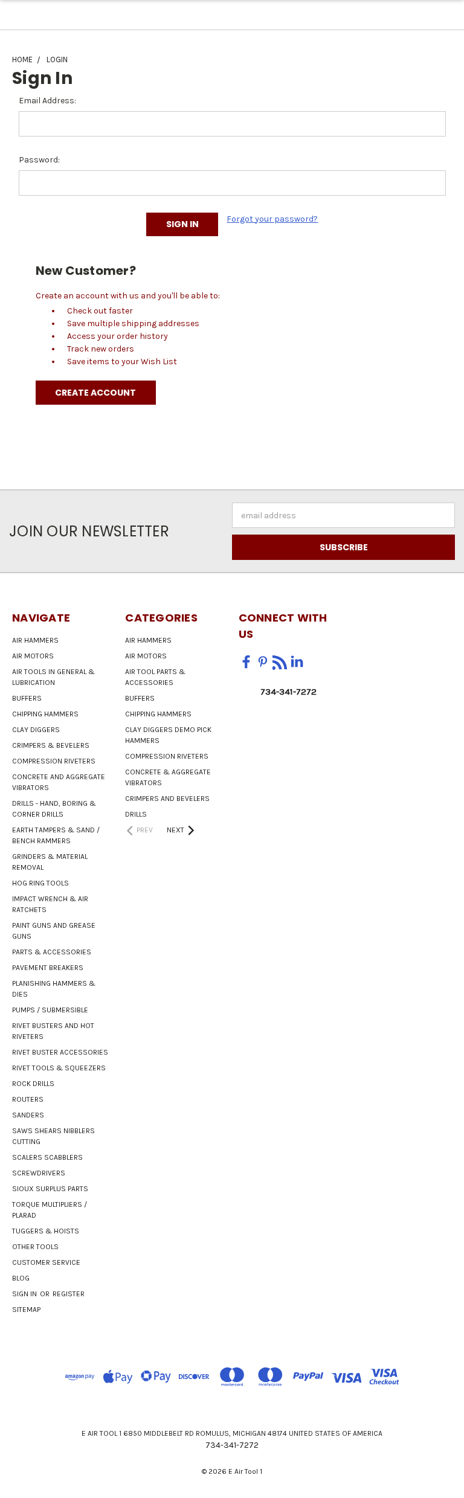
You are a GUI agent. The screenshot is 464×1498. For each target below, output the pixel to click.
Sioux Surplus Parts (50, 1189)
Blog (21, 1278)
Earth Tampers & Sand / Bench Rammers (56, 835)
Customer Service (46, 1262)
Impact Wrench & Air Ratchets (50, 904)
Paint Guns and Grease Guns (53, 930)
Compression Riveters (53, 761)
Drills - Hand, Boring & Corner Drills (54, 808)
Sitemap (26, 1309)
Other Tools (35, 1246)
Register (69, 1294)
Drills (136, 814)
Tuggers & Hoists (45, 1231)
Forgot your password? (272, 219)
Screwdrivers (38, 1173)
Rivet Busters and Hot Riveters (53, 1031)
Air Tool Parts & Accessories (155, 677)
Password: (39, 160)
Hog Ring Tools (40, 883)
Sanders (28, 1115)
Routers (28, 1099)
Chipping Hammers (45, 714)
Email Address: (47, 100)
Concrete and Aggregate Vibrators (58, 782)
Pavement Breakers (47, 967)
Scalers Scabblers (47, 1157)
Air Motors (33, 656)
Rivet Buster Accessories (60, 1052)
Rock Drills (33, 1083)
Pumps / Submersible (50, 1010)
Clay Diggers (36, 729)
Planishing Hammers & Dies (53, 988)
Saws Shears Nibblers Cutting (53, 1136)
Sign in (25, 1294)
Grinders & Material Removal (50, 862)
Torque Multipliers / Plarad (49, 1210)
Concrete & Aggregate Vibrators (168, 777)
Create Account (95, 393)
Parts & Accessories (51, 952)
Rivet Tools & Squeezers (59, 1068)
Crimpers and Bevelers (167, 798)
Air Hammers (35, 640)
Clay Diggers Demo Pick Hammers (168, 735)
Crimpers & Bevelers (50, 745)
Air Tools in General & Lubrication (53, 677)
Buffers (27, 698)
